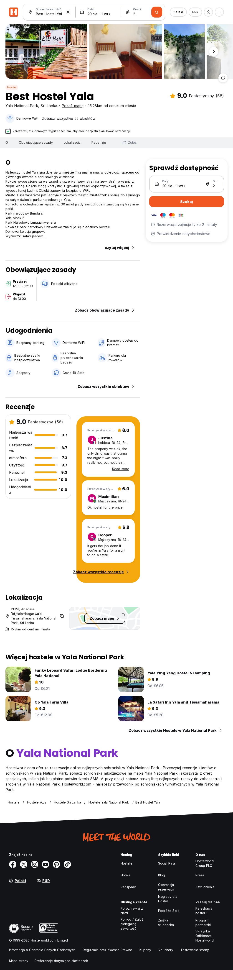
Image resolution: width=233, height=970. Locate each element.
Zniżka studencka (166, 922)
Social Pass (167, 863)
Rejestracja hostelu (203, 910)
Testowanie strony (194, 950)
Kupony (145, 950)
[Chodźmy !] (156, 12)
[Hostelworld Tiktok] (67, 864)
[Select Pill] (208, 12)
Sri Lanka (49, 105)
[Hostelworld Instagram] (34, 864)
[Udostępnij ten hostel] (223, 77)
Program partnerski (203, 922)
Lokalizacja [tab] (72, 142)
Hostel (11, 87)
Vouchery (165, 950)
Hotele (126, 875)
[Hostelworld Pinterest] (56, 864)
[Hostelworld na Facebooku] (12, 864)
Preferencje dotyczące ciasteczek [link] (61, 961)
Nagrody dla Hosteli (167, 899)
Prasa (199, 875)
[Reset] (68, 12)
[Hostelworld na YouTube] (45, 864)
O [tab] (6, 142)
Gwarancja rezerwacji (166, 887)
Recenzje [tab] (98, 142)
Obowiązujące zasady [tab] (36, 142)
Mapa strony (18, 961)
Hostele (126, 863)
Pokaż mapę (73, 105)
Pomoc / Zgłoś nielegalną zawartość (132, 923)
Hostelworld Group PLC (204, 863)
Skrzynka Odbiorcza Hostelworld (204, 935)
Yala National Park (21, 105)
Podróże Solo (169, 911)
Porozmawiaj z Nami (132, 910)
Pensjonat (128, 887)
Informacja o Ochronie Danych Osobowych (42, 950)
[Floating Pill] (213, 51)
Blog (161, 875)
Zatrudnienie (205, 887)
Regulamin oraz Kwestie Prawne (107, 950)
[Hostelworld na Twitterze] (23, 864)
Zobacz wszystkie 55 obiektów (69, 118)
